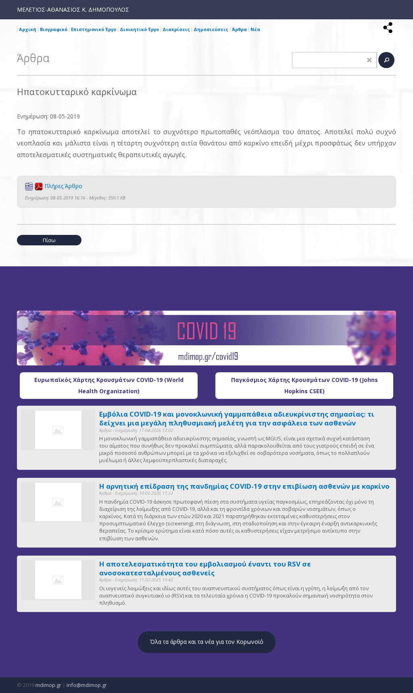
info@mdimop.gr (87, 685)
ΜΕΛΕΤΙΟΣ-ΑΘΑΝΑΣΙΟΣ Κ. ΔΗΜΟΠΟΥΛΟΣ (73, 9)
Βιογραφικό (53, 29)
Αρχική (27, 29)
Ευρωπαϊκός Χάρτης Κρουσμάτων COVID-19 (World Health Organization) (109, 385)
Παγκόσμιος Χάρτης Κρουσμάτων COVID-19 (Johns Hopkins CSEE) (304, 385)
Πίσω (49, 240)
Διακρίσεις (176, 29)
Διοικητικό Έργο (139, 29)
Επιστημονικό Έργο (93, 29)
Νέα (255, 29)
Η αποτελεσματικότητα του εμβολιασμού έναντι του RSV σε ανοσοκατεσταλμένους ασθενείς (205, 568)
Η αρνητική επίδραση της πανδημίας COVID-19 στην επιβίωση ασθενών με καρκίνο (244, 486)
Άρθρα (239, 29)
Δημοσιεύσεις (211, 29)
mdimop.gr (48, 685)
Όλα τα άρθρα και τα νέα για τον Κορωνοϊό (206, 641)
